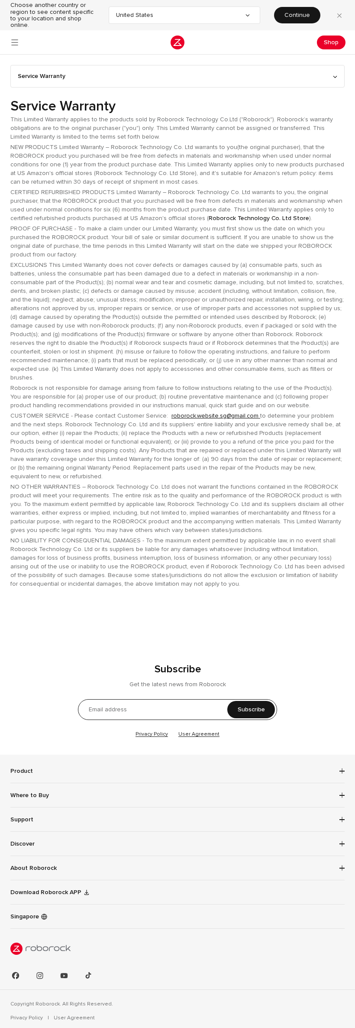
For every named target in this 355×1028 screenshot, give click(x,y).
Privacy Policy (152, 733)
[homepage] (177, 42)
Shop (331, 42)
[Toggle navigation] (15, 42)
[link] (29, 916)
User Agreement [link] (74, 1018)
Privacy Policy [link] (27, 1018)
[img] (177, 949)
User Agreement (198, 733)
